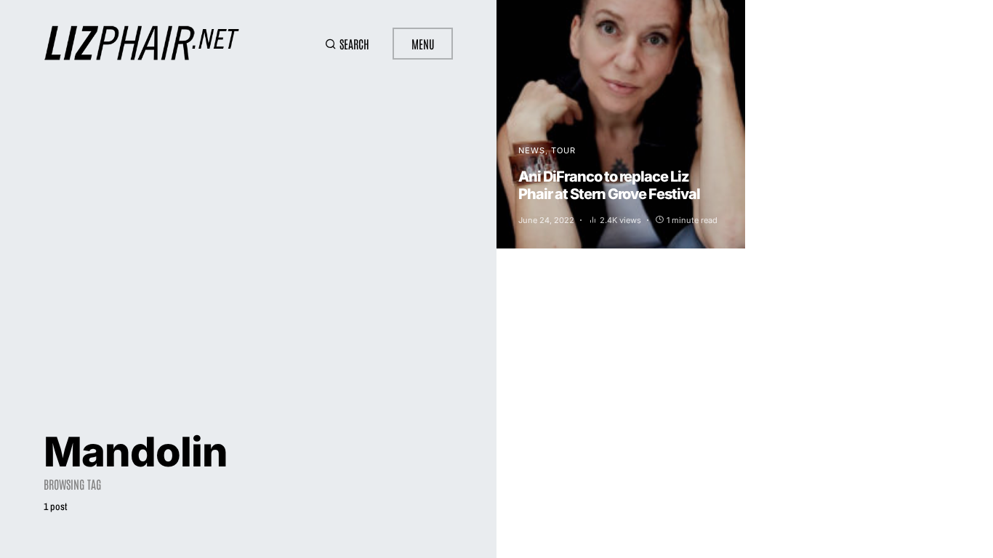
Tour (563, 150)
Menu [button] (422, 43)
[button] (347, 43)
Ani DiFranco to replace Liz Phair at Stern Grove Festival (609, 185)
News (531, 150)
